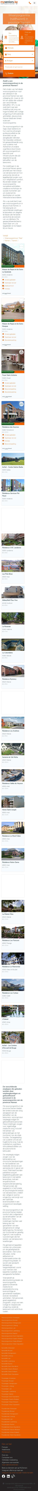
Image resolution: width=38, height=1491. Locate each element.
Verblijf (5, 236)
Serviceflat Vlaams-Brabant (9, 1369)
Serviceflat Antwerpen (8, 1348)
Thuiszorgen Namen (7, 1394)
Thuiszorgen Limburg (7, 1386)
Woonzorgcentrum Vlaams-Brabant (12, 1339)
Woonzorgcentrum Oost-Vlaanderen (12, 1336)
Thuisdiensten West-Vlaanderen (11, 1435)
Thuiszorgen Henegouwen (9, 1383)
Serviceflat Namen (6, 1364)
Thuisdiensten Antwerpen (9, 1409)
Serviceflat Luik (5, 1358)
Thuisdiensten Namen (7, 1424)
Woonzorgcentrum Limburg (9, 1325)
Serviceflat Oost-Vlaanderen (9, 1366)
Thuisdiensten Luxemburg (9, 1422)
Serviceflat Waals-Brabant (9, 1371)
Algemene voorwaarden (10, 1462)
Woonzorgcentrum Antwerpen (10, 1318)
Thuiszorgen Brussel (7, 1381)
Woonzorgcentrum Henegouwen (11, 1323)
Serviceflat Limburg (7, 1356)
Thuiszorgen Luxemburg (8, 1391)
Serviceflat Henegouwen (8, 1353)
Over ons (5, 1455)
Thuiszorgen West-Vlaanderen (10, 1405)
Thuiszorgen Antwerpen (8, 1378)
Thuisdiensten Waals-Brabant (10, 1432)
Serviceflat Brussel (6, 1350)
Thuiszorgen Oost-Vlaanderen (10, 1397)
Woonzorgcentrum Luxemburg (10, 1331)
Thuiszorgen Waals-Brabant (9, 1402)
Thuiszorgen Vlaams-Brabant (10, 1399)
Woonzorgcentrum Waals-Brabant (11, 1341)
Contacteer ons (7, 1457)
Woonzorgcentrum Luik (8, 1328)
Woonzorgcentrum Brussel (9, 1320)
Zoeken (10, 73)
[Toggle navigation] (34, 3)
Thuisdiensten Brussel (7, 1411)
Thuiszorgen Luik (6, 1389)
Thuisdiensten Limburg (8, 1416)
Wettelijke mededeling (10, 1460)
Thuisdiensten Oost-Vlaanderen (10, 1427)
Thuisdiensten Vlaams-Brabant (10, 1430)
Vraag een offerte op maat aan (12, 1470)
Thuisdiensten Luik (6, 1419)
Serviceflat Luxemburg (8, 1361)
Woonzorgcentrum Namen (9, 1333)
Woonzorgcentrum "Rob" (14, 238)
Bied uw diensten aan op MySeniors (14, 1468)
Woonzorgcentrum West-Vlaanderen (12, 1344)
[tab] (11, 37)
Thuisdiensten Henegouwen (9, 1414)
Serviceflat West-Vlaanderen (10, 1374)
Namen (7, 241)
